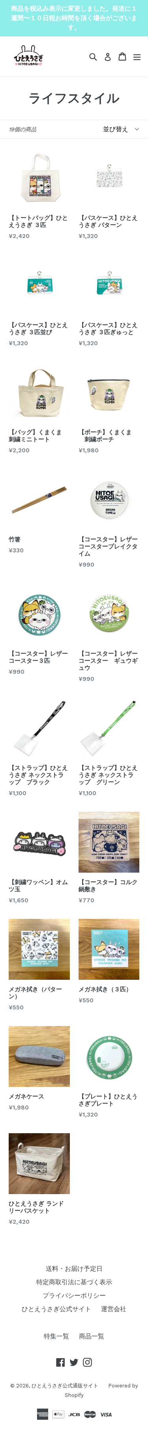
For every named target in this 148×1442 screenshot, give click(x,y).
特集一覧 (56, 1336)
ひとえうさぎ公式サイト (56, 1309)
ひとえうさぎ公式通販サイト (65, 1386)
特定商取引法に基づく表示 (74, 1282)
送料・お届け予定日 (74, 1268)
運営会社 (113, 1309)
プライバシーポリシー (74, 1295)
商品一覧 (91, 1336)
